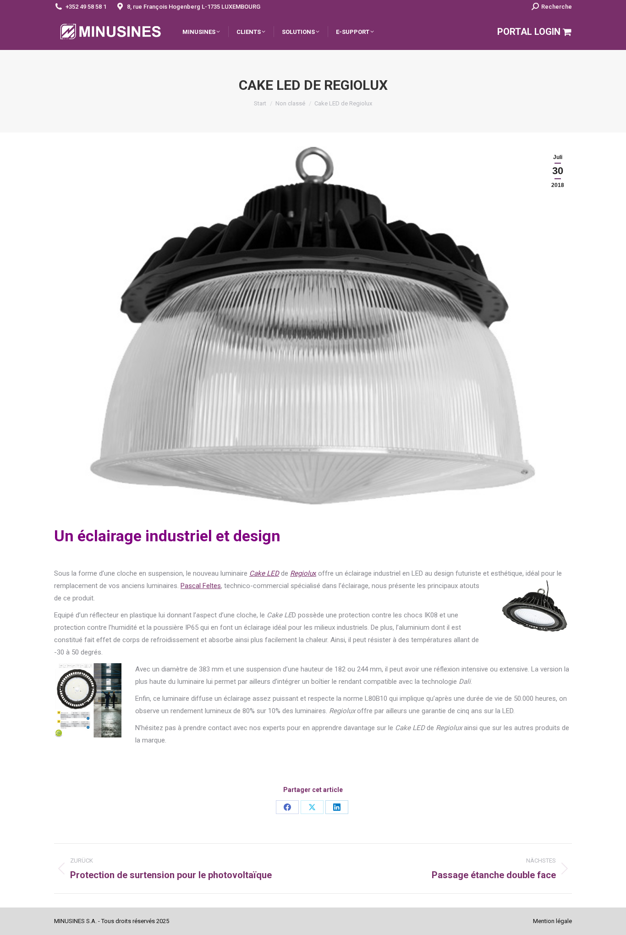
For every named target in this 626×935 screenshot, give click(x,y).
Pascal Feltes (201, 586)
